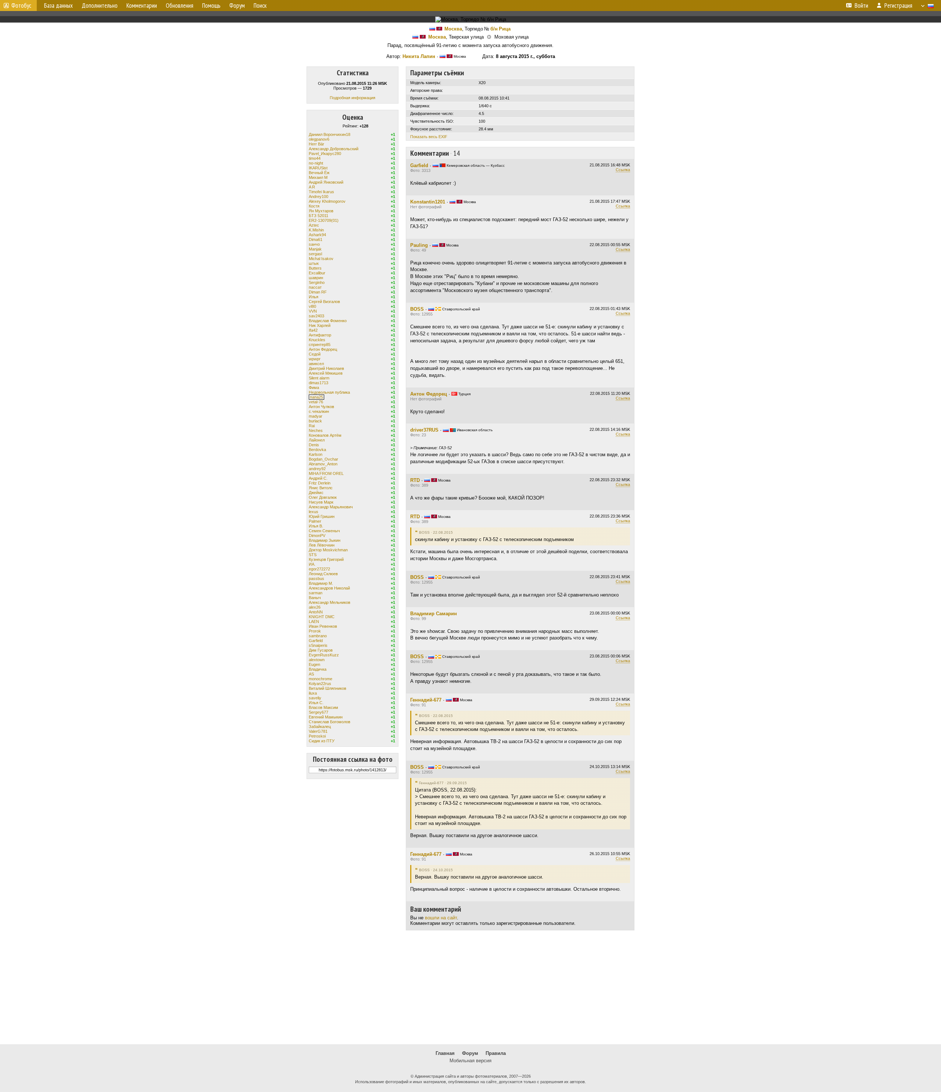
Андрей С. (318, 478)
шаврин (316, 277)
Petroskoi (317, 736)
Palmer (315, 521)
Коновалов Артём (325, 435)
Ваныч (315, 597)
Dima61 (315, 239)
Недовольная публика (329, 392)
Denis (314, 445)
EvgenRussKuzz (324, 655)
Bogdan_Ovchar (323, 459)
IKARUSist (318, 168)
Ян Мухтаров (321, 211)
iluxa (313, 693)
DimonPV (317, 535)
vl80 (312, 306)
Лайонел (317, 440)
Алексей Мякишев (326, 373)
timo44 (315, 158)
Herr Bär (316, 144)
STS (312, 554)
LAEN (314, 621)
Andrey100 (318, 196)
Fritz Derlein (319, 483)
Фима (314, 387)
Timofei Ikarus (321, 192)
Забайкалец (320, 726)
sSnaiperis (318, 645)
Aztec (314, 225)
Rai (312, 426)
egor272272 (319, 569)
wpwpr (315, 359)
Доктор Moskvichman (328, 550)
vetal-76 (316, 402)
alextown (317, 659)
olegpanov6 (319, 139)
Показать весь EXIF (428, 136)
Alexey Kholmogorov (327, 201)
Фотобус (21, 5)
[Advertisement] (470, 987)
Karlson (315, 454)
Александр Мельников (329, 602)
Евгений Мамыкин (326, 717)
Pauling (419, 245)
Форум (470, 1053)
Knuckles (317, 340)
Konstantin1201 (427, 202)
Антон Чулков (321, 406)
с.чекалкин (319, 411)
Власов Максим (323, 707)
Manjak (315, 249)
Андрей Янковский (326, 182)
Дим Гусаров (321, 650)
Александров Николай (329, 588)
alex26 (315, 607)
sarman (315, 593)
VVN (313, 311)
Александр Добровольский (333, 149)
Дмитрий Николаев (326, 368)
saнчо (314, 244)
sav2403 (316, 316)
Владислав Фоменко (328, 320)
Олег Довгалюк (323, 497)
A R (312, 187)
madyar (315, 416)
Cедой (315, 354)
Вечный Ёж (319, 172)
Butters (315, 268)
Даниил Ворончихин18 (329, 134)
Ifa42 (313, 330)
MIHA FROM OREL (326, 473)
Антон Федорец (323, 349)
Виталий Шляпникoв (327, 688)
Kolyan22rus (320, 683)
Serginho (317, 282)
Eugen (314, 664)
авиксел (316, 363)
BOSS (417, 309)
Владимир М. (321, 583)
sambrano (318, 636)
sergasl (315, 254)
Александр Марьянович (331, 507)
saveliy (315, 698)
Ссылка (623, 169)
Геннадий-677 (425, 700)
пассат (315, 287)
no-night (316, 163)
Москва (453, 29)
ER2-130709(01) (324, 220)
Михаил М (318, 177)
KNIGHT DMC (321, 617)
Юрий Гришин (321, 516)
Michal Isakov (321, 258)
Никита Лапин (418, 56)
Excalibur (317, 273)
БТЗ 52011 (318, 215)
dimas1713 (318, 383)
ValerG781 (318, 731)
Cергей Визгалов (324, 301)
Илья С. (316, 702)
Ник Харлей (319, 325)
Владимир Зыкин (324, 540)
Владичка (317, 669)
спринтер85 (319, 344)
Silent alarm (319, 378)
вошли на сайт (441, 917)
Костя (314, 206)
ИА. (312, 564)
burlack (315, 421)
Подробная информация (352, 97)
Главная (445, 1053)
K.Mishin (316, 230)
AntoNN (316, 612)
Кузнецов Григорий (326, 559)
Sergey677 (318, 712)
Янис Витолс (321, 488)
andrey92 (317, 468)
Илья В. (316, 526)
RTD (415, 480)
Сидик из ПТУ (321, 741)
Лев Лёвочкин (321, 545)
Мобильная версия (470, 1060)
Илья (313, 297)
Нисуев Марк (321, 502)
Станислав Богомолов (329, 722)
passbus (316, 578)
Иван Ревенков (323, 626)
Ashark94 (317, 235)
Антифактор (320, 335)
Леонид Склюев (323, 574)
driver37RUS (424, 430)
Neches (316, 430)
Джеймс (316, 492)
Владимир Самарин (433, 613)
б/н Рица (500, 29)
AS (311, 674)
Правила (496, 1053)
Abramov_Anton (323, 464)
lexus (313, 511)
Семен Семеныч (324, 531)
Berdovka (317, 449)
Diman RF (318, 292)
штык (314, 263)
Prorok (315, 631)
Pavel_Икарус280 (325, 153)
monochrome (320, 679)
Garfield (316, 640)
